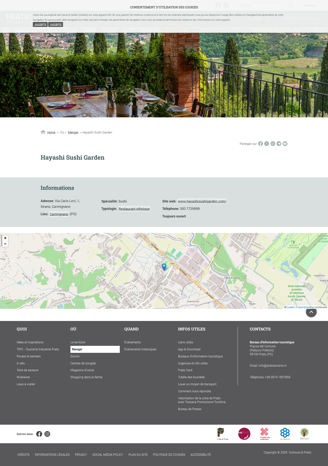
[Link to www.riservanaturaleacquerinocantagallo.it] (304, 439)
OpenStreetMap (306, 307)
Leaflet (290, 307)
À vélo (21, 363)
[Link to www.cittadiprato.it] (223, 439)
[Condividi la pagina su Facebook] (260, 143)
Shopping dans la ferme (86, 377)
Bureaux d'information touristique (200, 356)
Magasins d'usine (82, 370)
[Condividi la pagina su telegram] (279, 143)
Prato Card (185, 370)
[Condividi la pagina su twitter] (266, 143)
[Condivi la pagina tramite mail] (285, 143)
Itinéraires (23, 377)
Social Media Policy (107, 455)
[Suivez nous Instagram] (47, 434)
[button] (164, 267)
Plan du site (138, 455)
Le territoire (77, 342)
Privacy (81, 455)
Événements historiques (140, 349)
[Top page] (311, 312)
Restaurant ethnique (134, 208)
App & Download (189, 349)
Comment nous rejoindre (194, 391)
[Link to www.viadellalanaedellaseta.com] (265, 439)
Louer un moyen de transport (197, 384)
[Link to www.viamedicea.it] (285, 439)
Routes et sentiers (29, 356)
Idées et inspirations (30, 342)
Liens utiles (185, 342)
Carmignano (59, 214)
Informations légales (52, 455)
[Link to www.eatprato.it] (244, 439)
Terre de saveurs (27, 370)
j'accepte (40, 24)
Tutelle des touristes (191, 377)
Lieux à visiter (26, 384)
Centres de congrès (83, 363)
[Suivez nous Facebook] (39, 434)
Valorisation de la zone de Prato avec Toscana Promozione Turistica (202, 400)
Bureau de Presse (189, 409)
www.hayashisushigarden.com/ (202, 201)
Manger (73, 132)
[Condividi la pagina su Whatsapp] (272, 143)
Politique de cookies (169, 455)
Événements (132, 342)
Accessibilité (201, 455)
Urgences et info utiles (193, 363)
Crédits (23, 455)
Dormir (75, 356)
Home (51, 132)
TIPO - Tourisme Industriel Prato (38, 349)
